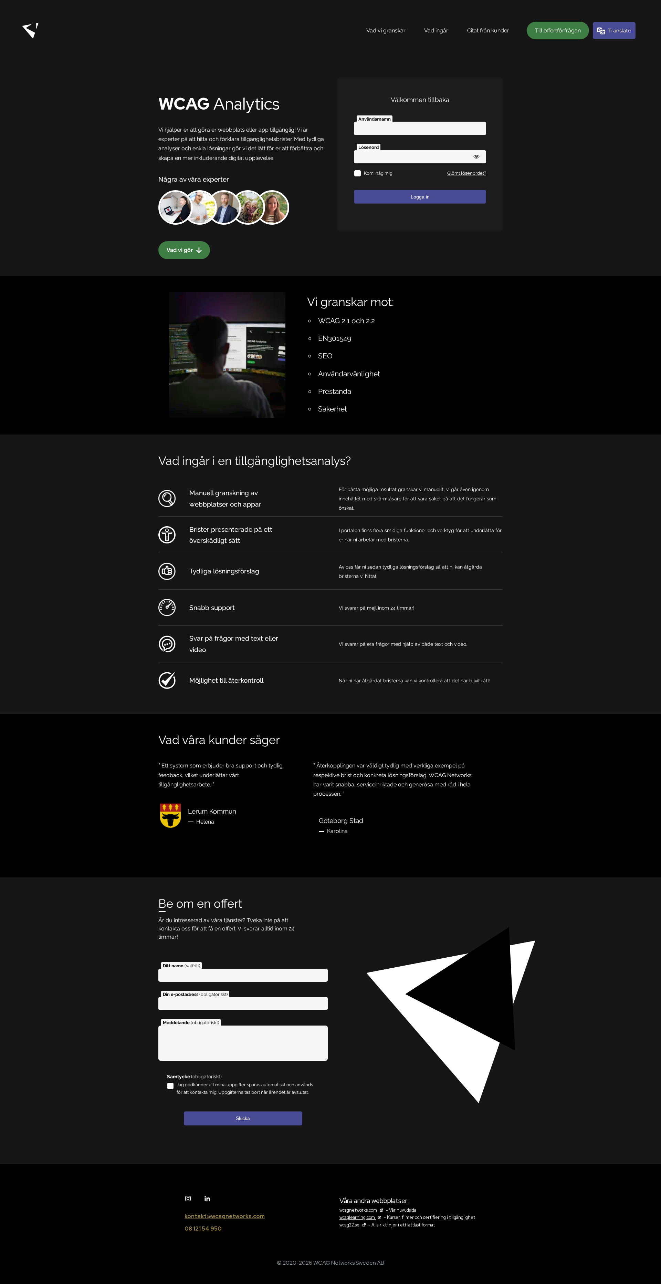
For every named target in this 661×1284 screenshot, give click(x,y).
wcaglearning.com (361, 1217)
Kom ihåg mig (378, 173)
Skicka (243, 1118)
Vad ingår (436, 30)
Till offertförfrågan (558, 30)
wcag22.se (353, 1225)
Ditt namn (181, 965)
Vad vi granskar (386, 30)
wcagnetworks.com (362, 1210)
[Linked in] (207, 1199)
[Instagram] (188, 1199)
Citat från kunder (488, 30)
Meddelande (191, 1022)
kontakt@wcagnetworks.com (225, 1216)
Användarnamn (374, 119)
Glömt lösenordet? (466, 173)
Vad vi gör (180, 250)
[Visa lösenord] (476, 156)
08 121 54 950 (203, 1228)
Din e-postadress (195, 994)
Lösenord (368, 147)
